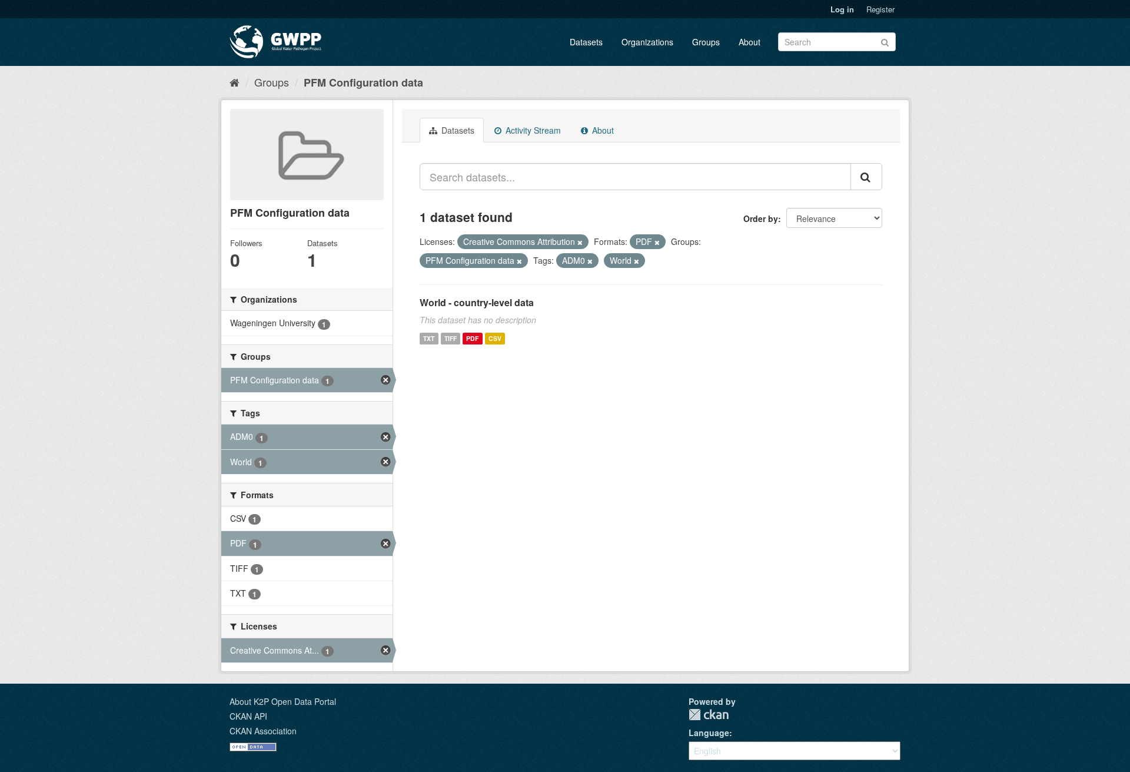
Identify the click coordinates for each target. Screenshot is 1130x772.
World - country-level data (477, 302)
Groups (706, 42)
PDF (472, 338)
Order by (760, 218)
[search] (866, 176)
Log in (842, 9)
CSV (494, 338)
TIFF (450, 338)
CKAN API (248, 716)
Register (880, 9)
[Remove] (580, 242)
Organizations (647, 42)
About (749, 42)
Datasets (586, 42)
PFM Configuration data (363, 82)
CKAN (709, 714)
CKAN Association (263, 731)
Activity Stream (532, 130)
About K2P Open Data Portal (283, 701)
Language (709, 732)
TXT (428, 338)
